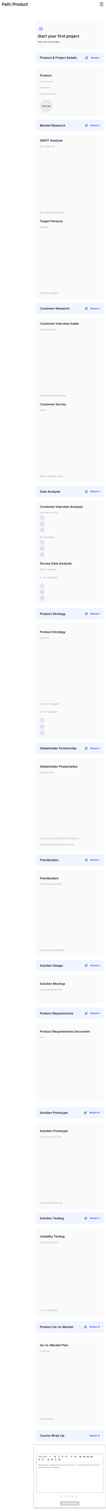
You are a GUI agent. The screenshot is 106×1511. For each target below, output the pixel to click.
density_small (101, 4)
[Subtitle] (84, 1456)
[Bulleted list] (43, 1459)
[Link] (59, 1459)
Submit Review (70, 1503)
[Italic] (59, 1456)
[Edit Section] (86, 58)
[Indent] (52, 1459)
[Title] (81, 1456)
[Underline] (62, 1456)
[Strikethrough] (66, 1456)
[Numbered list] (39, 1459)
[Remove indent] (48, 1459)
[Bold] (55, 1456)
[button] (44, 1456)
